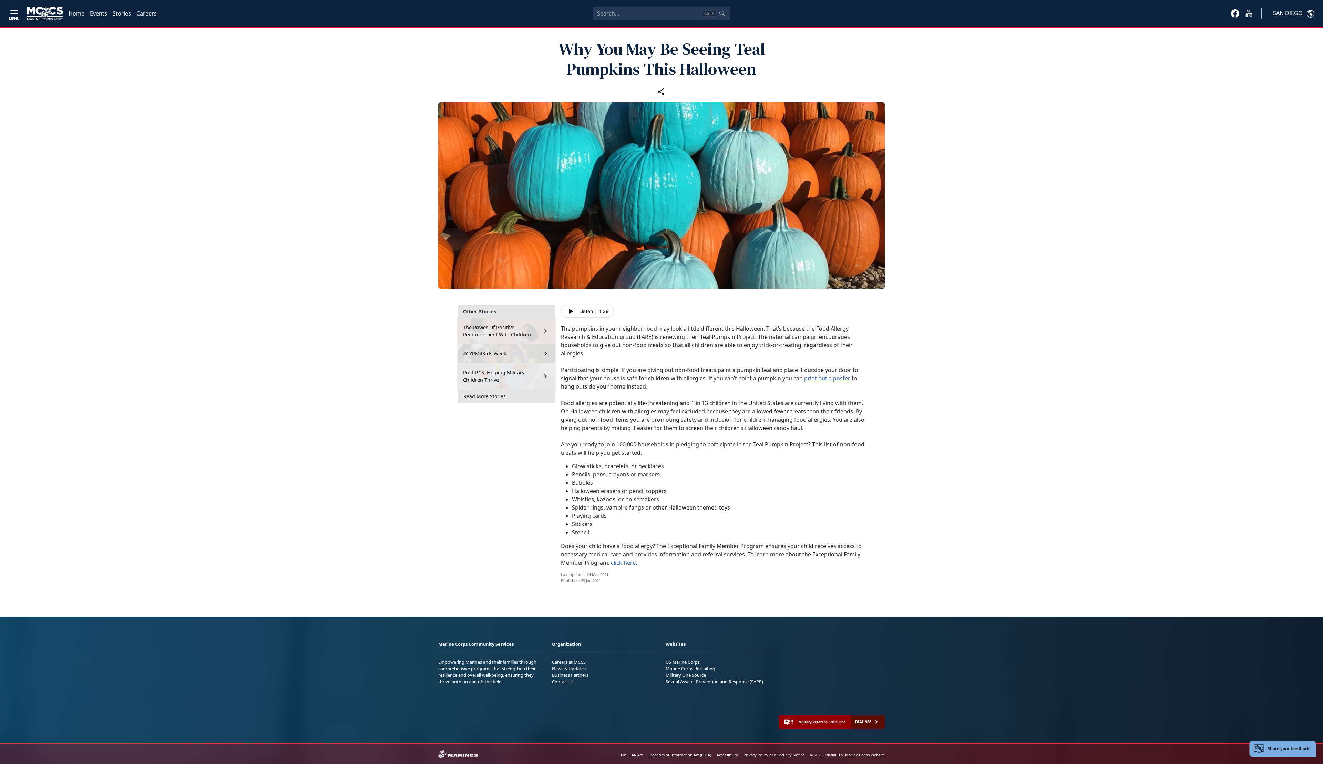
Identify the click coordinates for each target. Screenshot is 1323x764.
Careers (146, 13)
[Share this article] (661, 91)
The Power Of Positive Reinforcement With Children (497, 331)
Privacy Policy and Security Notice (773, 754)
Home (76, 13)
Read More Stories (484, 396)
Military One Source (686, 675)
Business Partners (570, 675)
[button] (1235, 13)
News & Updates (569, 668)
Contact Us (563, 681)
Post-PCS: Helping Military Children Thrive (493, 376)
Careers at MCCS (569, 662)
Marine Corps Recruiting (690, 668)
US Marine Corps (683, 662)
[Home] (45, 13)
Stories (122, 13)
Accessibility (727, 754)
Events (98, 13)
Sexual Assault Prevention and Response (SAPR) (714, 681)
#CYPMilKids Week (484, 353)
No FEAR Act (632, 754)
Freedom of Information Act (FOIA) (679, 754)
